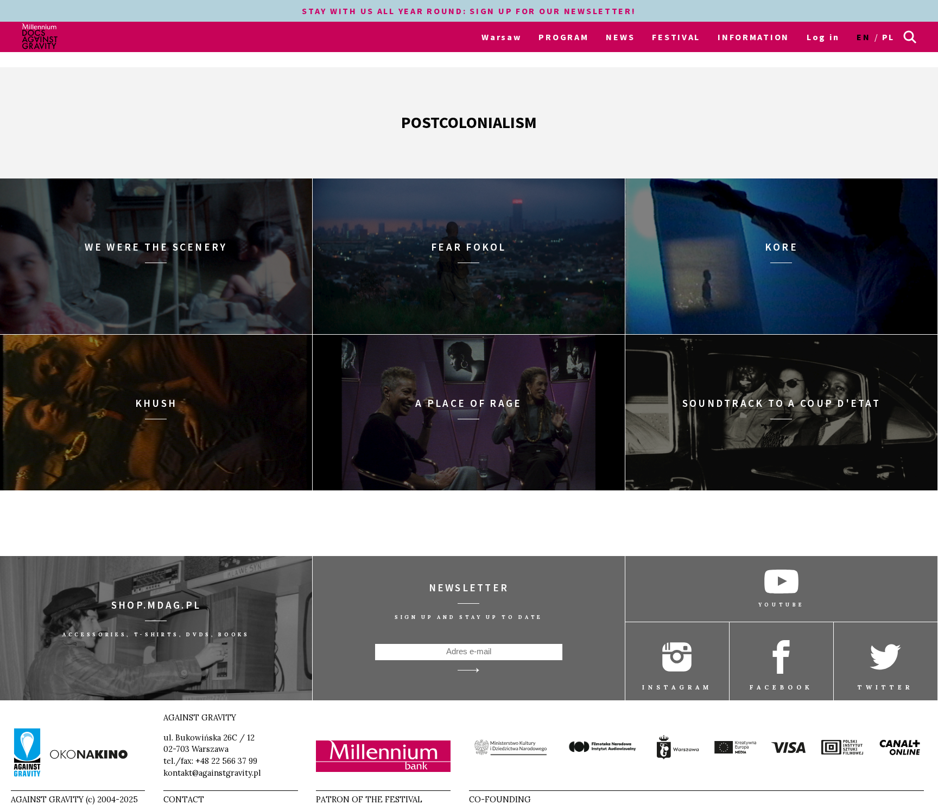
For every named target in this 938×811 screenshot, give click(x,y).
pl (888, 36)
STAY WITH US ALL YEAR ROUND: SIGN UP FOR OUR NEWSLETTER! (469, 10)
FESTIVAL (676, 36)
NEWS (620, 36)
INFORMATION (753, 36)
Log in (823, 36)
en (863, 36)
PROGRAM (563, 36)
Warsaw (501, 36)
